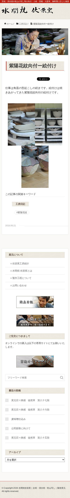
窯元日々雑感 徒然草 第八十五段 (30, 437)
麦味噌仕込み (18, 419)
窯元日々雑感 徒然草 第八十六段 (30, 409)
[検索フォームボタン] (61, 377)
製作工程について (21, 278)
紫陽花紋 (22, 212)
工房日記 (20, 204)
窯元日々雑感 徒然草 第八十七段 (30, 400)
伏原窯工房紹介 (20, 263)
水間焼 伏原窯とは (22, 271)
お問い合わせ (19, 285)
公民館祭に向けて (20, 428)
